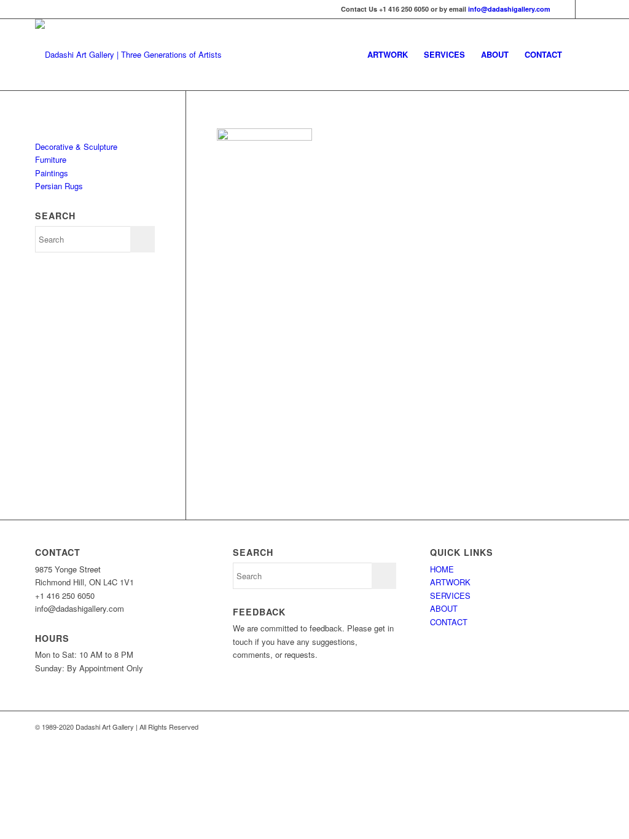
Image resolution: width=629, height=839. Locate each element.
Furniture (50, 159)
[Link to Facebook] (585, 9)
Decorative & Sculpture (76, 146)
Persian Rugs (59, 186)
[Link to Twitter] (566, 9)
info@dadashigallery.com (509, 9)
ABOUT (444, 608)
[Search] (582, 54)
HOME (442, 569)
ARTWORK (450, 582)
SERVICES (450, 595)
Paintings (51, 173)
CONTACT (448, 622)
